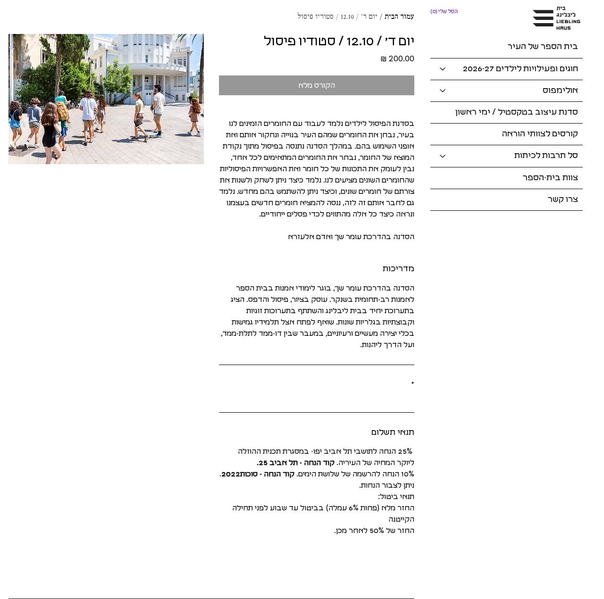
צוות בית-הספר (550, 178)
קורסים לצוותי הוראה (540, 134)
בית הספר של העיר (543, 46)
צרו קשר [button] (563, 199)
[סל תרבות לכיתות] (442, 155)
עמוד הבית (399, 17)
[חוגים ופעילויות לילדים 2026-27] (442, 69)
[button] (444, 11)
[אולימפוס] (442, 90)
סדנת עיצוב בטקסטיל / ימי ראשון (516, 112)
